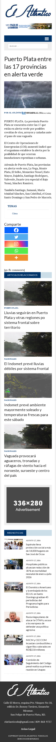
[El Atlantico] (28, 11)
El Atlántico (16, 113)
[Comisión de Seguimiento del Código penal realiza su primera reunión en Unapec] (13, 663)
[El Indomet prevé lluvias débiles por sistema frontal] (28, 354)
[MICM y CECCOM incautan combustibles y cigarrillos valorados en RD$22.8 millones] (13, 643)
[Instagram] (16, 244)
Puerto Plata (11, 308)
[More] (16, 258)
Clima (15, 213)
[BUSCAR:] (28, 45)
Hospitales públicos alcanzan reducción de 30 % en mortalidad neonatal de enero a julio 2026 (38, 571)
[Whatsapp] (16, 251)
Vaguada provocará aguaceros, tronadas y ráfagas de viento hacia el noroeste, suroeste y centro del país (26, 465)
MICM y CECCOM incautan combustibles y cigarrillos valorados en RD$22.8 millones (39, 644)
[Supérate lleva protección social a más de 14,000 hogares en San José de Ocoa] (13, 547)
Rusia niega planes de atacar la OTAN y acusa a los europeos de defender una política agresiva (38, 623)
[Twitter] (16, 237)
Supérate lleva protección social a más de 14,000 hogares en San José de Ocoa (38, 549)
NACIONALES (10, 359)
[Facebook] (16, 230)
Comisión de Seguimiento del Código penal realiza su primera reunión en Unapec (38, 664)
